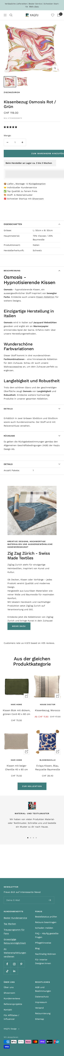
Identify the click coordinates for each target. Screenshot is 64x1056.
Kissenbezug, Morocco (47, 710)
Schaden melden (44, 928)
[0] (52, 15)
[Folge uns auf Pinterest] (21, 963)
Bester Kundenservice (15, 918)
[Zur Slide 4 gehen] (36, 837)
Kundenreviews (12, 998)
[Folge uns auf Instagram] (14, 963)
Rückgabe (9, 436)
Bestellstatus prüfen (46, 916)
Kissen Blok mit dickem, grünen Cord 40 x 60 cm (16, 712)
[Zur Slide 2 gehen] (30, 837)
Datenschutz (42, 996)
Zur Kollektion (32, 786)
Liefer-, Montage (16, 183)
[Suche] (11, 15)
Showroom (38, 198)
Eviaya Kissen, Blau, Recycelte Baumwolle (47, 767)
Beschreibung (12, 271)
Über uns (9, 987)
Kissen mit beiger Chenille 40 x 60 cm (16, 767)
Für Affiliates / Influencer (11, 1017)
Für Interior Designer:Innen (43, 961)
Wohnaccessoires (13, 366)
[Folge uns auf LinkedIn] (14, 970)
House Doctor (47, 705)
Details (8, 409)
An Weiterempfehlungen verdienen (15, 953)
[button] (11, 127)
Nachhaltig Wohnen (45, 954)
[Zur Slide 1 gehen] (27, 837)
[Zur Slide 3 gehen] (33, 837)
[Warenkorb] (58, 15)
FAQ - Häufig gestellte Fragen (46, 935)
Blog (37, 948)
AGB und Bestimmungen (43, 989)
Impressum (41, 1002)
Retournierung (42, 1013)
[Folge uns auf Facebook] (7, 963)
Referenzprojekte (13, 1004)
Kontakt (8, 1009)
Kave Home (16, 705)
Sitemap (39, 1019)
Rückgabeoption (37, 183)
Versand (39, 1008)
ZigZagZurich (12, 92)
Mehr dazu (34, 6)
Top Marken (10, 924)
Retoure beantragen (45, 922)
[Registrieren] (49, 900)
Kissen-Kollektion (45, 297)
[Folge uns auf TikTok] (7, 970)
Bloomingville (48, 760)
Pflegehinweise (43, 943)
